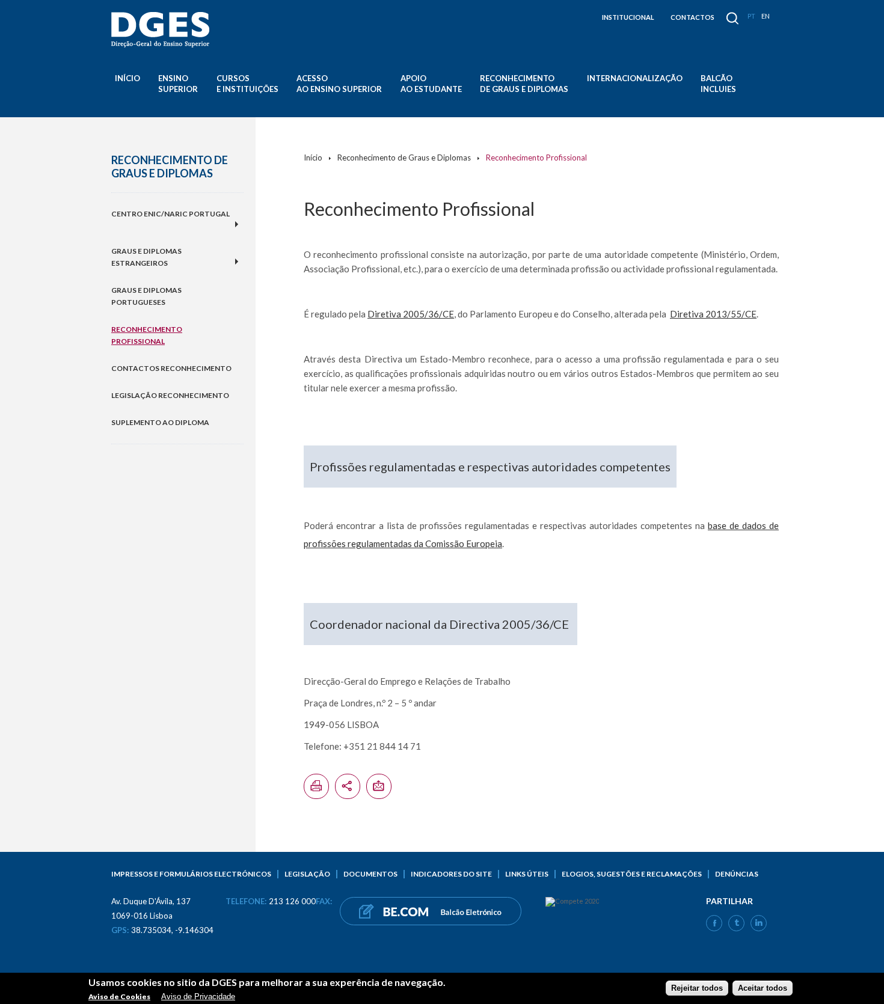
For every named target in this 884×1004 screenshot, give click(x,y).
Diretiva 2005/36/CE (410, 313)
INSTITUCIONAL (628, 17)
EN (765, 16)
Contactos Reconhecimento (171, 368)
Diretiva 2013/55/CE (713, 313)
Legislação (307, 873)
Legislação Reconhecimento (170, 395)
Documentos (370, 873)
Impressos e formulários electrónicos (191, 873)
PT (751, 16)
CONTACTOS (692, 17)
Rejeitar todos (697, 988)
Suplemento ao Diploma (160, 422)
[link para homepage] (162, 29)
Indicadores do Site (451, 873)
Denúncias (736, 873)
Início (127, 78)
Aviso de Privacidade (198, 996)
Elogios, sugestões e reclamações (632, 873)
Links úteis (526, 873)
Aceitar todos (762, 988)
